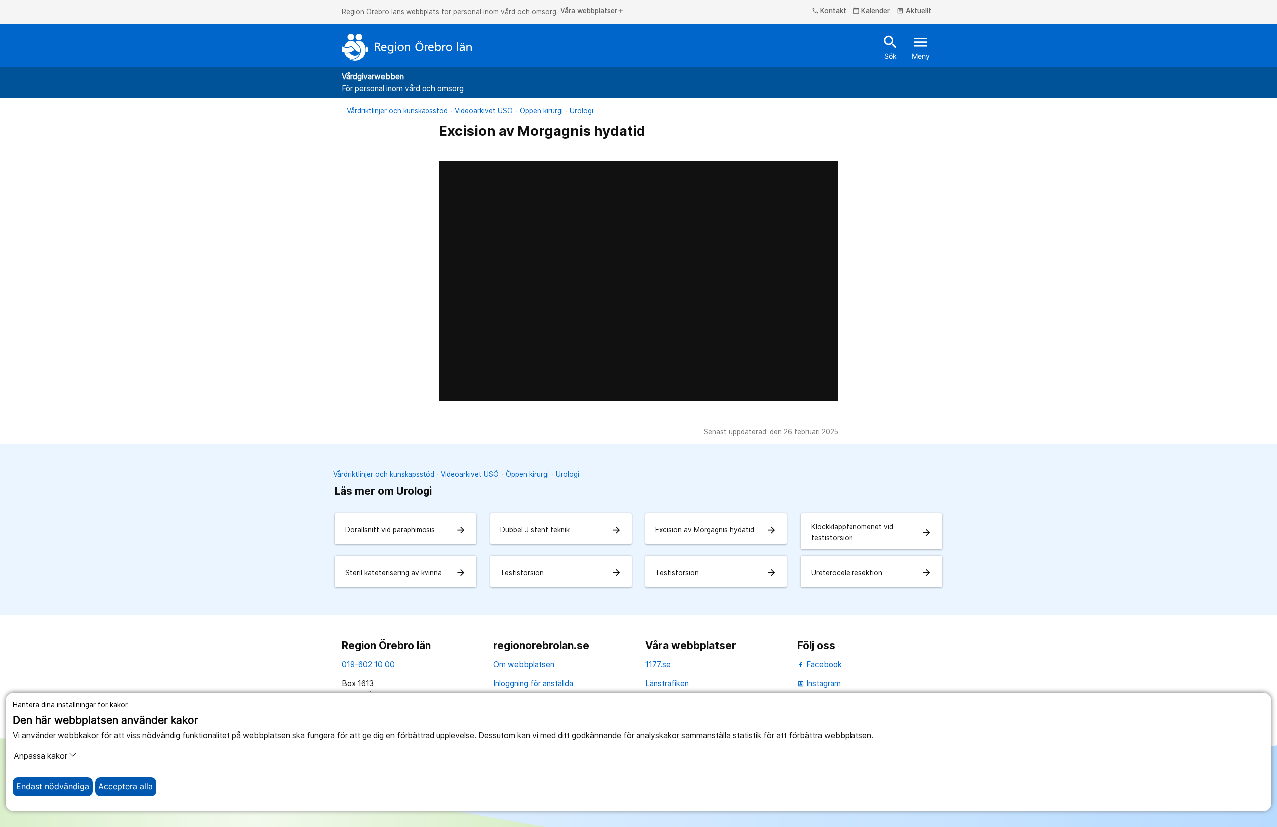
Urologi (581, 111)
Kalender (871, 11)
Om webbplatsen (523, 664)
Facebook (823, 664)
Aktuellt (914, 11)
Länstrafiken (667, 683)
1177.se (658, 664)
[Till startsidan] (407, 47)
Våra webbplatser (592, 11)
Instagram (819, 683)
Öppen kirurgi (541, 111)
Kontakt (829, 11)
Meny (921, 46)
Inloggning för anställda (533, 683)
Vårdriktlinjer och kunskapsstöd (397, 111)
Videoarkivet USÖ (484, 111)
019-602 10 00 (368, 664)
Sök (890, 46)
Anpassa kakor (40, 756)
